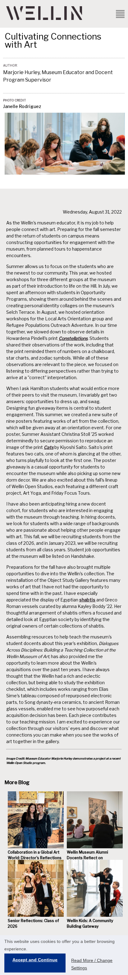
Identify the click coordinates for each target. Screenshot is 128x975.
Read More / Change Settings (91, 964)
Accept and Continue (34, 959)
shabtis (87, 599)
